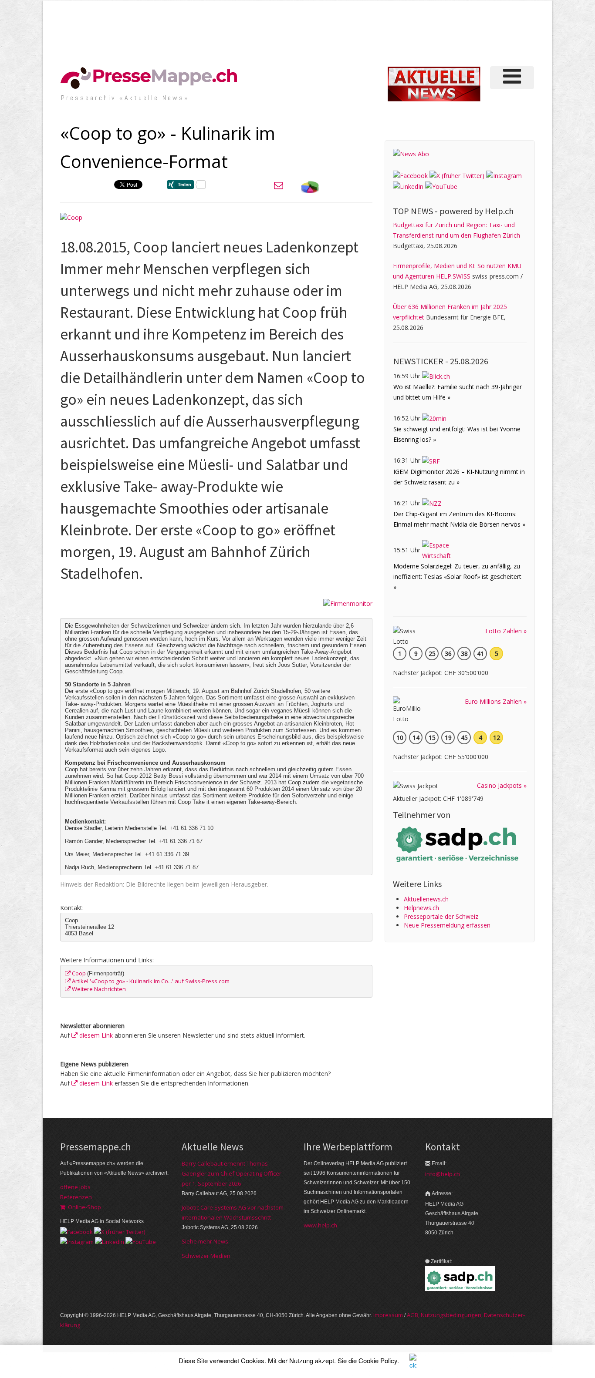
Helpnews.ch (421, 908)
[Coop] (71, 216)
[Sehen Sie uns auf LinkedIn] (408, 186)
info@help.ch (442, 1174)
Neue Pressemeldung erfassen (447, 925)
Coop (79, 973)
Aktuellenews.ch (426, 899)
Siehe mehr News (205, 1241)
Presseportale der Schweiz (441, 916)
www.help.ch (320, 1225)
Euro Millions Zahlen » (496, 701)
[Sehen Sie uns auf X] (456, 175)
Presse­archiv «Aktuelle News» (125, 97)
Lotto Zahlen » (506, 631)
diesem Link (95, 1035)
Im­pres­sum (388, 1315)
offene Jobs (75, 1187)
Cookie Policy (377, 1360)
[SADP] (458, 843)
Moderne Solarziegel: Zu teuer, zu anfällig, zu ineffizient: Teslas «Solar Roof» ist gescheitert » (457, 576)
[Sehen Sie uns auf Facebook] (410, 175)
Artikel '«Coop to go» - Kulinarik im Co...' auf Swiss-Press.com (150, 981)
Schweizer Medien (206, 1256)
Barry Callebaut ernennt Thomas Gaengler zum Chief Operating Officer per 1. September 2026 (231, 1173)
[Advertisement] (388, 32)
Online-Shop (83, 1207)
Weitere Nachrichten (98, 989)
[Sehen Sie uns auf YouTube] (441, 186)
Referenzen (76, 1197)
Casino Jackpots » (502, 785)
